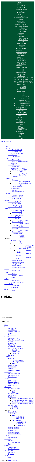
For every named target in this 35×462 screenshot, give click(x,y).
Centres (21, 47)
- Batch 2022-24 (25, 245)
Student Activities (21, 107)
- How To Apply (14, 198)
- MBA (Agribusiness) (21, 183)
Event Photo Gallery (21, 129)
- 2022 (17, 212)
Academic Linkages (21, 48)
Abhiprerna (21, 133)
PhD (23, 93)
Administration (21, 7)
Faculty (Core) (21, 59)
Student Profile (21, 91)
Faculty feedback (21, 64)
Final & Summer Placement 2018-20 (23, 79)
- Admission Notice (15, 197)
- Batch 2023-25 (25, 247)
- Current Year (19, 175)
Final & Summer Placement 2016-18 (23, 83)
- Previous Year (19, 173)
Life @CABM (21, 110)
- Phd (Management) (21, 181)
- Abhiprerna (13, 285)
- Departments (14, 188)
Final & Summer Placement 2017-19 (23, 81)
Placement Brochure (21, 67)
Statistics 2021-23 (25, 102)
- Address (12, 274)
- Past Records (14, 218)
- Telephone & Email (16, 275)
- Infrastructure (14, 156)
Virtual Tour (21, 23)
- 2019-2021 (18, 235)
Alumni (19, 116)
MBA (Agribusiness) (23, 40)
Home (19, 2)
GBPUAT (19, 4)
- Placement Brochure (16, 210)
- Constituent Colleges (16, 153)
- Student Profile (14, 240)
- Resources (13, 176)
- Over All (18, 171)
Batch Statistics (23, 100)
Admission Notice (21, 53)
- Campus (12, 155)
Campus (21, 11)
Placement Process (21, 72)
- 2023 (17, 213)
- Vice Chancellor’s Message (18, 161)
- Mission (12, 163)
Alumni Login (21, 117)
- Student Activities (15, 260)
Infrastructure (21, 12)
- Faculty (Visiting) (15, 203)
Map (21, 124)
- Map (11, 277)
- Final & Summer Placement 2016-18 (20, 231)
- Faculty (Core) (14, 202)
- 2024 (11, 290)
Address (21, 121)
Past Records (21, 76)
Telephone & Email (21, 122)
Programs (21, 36)
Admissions (19, 50)
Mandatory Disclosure (21, 24)
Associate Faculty (21, 62)
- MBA (17, 185)
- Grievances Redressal (16, 267)
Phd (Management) (23, 38)
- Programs (13, 180)
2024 (21, 138)
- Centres (12, 190)
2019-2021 (23, 86)
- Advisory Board (14, 160)
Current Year (23, 31)
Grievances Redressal (21, 114)
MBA (23, 41)
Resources (21, 33)
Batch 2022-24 (25, 97)
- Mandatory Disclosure (16, 168)
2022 (23, 69)
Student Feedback (21, 112)
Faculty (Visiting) (21, 60)
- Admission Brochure (16, 195)
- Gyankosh (13, 287)
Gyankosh (21, 135)
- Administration (14, 151)
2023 (23, 71)
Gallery (19, 126)
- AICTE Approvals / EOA (17, 170)
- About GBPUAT (15, 150)
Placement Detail (21, 84)
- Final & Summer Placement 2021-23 (20, 221)
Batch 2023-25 (25, 98)
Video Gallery (21, 128)
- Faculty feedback (15, 207)
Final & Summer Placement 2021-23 (23, 78)
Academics (19, 35)
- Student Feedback (15, 265)
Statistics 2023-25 (25, 105)
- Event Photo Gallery (16, 282)
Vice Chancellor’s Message (21, 18)
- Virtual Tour (13, 166)
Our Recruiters (21, 74)
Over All (23, 28)
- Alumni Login (14, 270)
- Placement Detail (15, 233)
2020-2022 (23, 88)
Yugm (19, 136)
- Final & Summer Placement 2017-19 (20, 227)
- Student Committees (16, 262)
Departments (21, 45)
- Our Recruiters (14, 217)
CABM (19, 14)
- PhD (16, 242)
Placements (19, 65)
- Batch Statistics (20, 248)
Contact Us (19, 119)
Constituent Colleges (21, 9)
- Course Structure (15, 186)
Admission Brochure (21, 52)
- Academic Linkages (16, 192)
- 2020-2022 (18, 237)
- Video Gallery (14, 280)
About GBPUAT (21, 6)
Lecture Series (19, 131)
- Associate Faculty (15, 205)
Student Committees (21, 109)
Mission (21, 19)
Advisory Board (21, 16)
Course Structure (21, 43)
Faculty (19, 57)
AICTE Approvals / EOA (21, 26)
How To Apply (21, 55)
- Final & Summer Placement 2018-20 (20, 224)
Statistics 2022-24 (25, 103)
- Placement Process (15, 215)
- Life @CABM (14, 264)
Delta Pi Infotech (13, 460)
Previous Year (23, 29)
